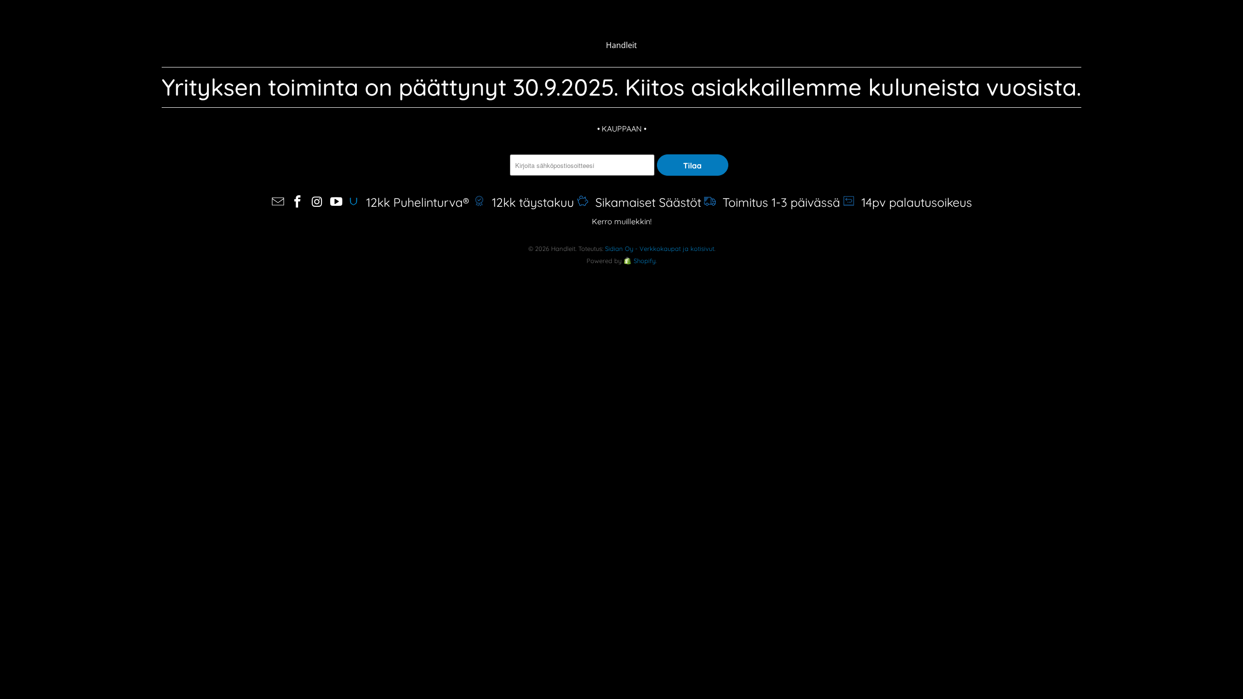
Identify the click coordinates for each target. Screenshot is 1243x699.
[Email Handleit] (278, 202)
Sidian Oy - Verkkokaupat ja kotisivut (659, 248)
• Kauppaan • (621, 128)
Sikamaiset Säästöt (644, 202)
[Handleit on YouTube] (336, 202)
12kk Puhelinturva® (415, 202)
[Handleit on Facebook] (297, 202)
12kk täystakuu (529, 202)
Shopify (644, 261)
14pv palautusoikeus (913, 202)
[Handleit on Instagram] (317, 202)
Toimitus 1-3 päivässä (778, 202)
